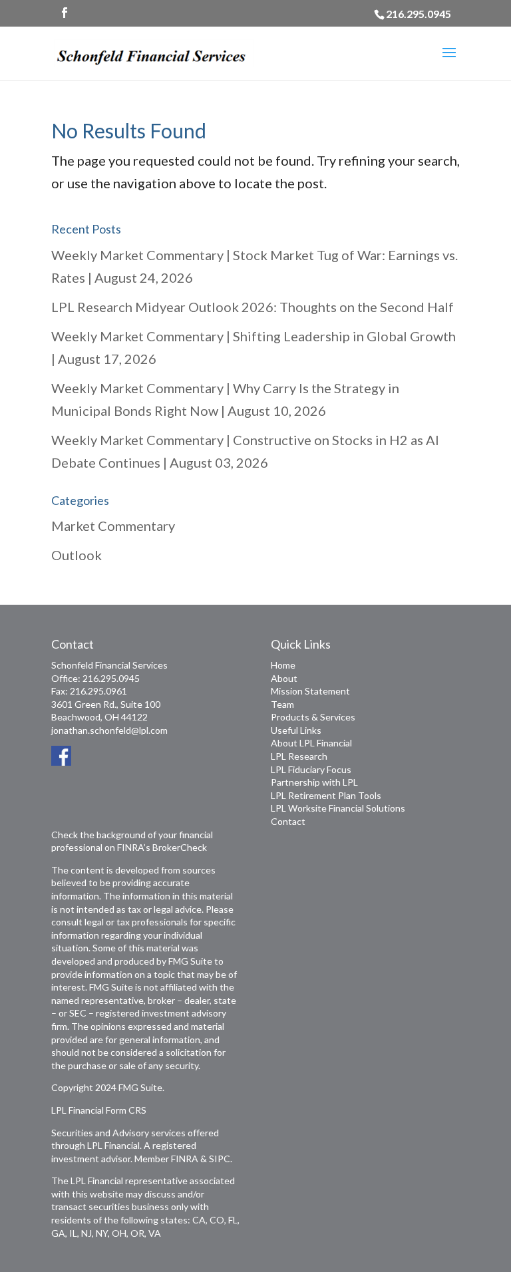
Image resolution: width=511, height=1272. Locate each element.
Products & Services (313, 716)
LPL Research (299, 756)
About (284, 678)
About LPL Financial (311, 742)
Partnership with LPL (314, 782)
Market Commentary (113, 526)
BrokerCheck (179, 847)
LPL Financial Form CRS (98, 1110)
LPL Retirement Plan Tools (326, 795)
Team (282, 704)
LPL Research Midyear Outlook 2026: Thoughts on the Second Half (252, 307)
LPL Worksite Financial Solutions (338, 808)
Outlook (76, 555)
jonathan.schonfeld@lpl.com (109, 730)
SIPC (219, 1158)
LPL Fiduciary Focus (311, 769)
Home (283, 665)
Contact (288, 821)
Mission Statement (310, 691)
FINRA (184, 1158)
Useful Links (296, 730)
